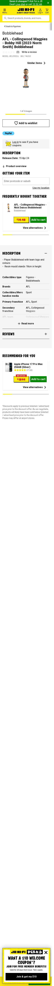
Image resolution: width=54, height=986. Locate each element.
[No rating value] (9, 52)
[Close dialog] (46, 952)
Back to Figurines (13, 26)
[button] (8, 11)
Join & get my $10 (26, 976)
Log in (15, 142)
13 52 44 (37, 4)
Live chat (20, 4)
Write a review (29, 52)
